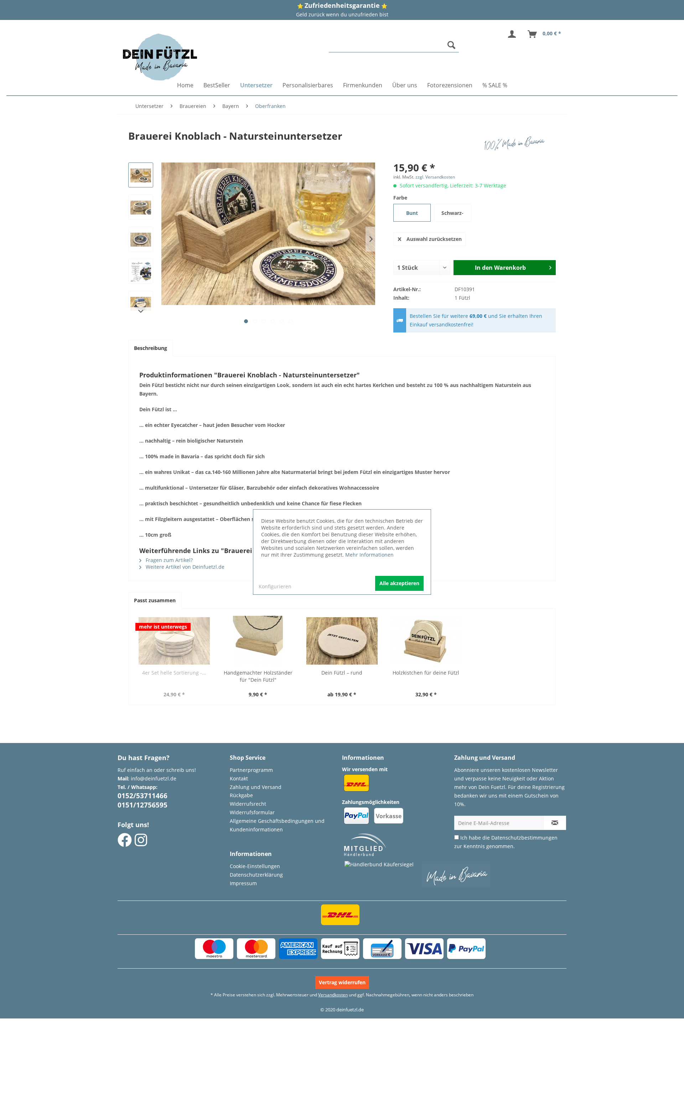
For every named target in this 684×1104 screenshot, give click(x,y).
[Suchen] (451, 45)
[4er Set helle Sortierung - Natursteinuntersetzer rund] (174, 641)
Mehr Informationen (369, 554)
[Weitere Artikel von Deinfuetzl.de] (516, 142)
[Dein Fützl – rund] (342, 641)
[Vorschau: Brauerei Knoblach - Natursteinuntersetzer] (140, 174)
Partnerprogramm (251, 770)
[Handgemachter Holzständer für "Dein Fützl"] (258, 641)
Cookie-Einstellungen (255, 866)
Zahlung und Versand (255, 787)
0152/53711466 (142, 795)
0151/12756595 (142, 805)
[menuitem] (394, 45)
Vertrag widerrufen (342, 982)
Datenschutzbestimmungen (524, 837)
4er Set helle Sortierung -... (174, 672)
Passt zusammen (155, 600)
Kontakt (239, 778)
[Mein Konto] (513, 34)
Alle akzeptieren (399, 583)
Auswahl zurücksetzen (434, 239)
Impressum (243, 883)
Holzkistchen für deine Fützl (426, 672)
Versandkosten (333, 995)
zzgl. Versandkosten (435, 177)
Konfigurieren (275, 586)
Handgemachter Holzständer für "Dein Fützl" (258, 676)
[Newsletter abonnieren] (555, 823)
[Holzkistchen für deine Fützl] (426, 641)
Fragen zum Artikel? (168, 560)
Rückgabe (241, 795)
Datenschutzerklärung (256, 874)
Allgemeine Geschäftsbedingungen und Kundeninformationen (277, 825)
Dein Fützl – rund (341, 672)
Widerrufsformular (252, 812)
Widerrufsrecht (248, 803)
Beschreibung (150, 348)
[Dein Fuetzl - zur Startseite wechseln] (160, 57)
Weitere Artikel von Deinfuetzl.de (184, 566)
